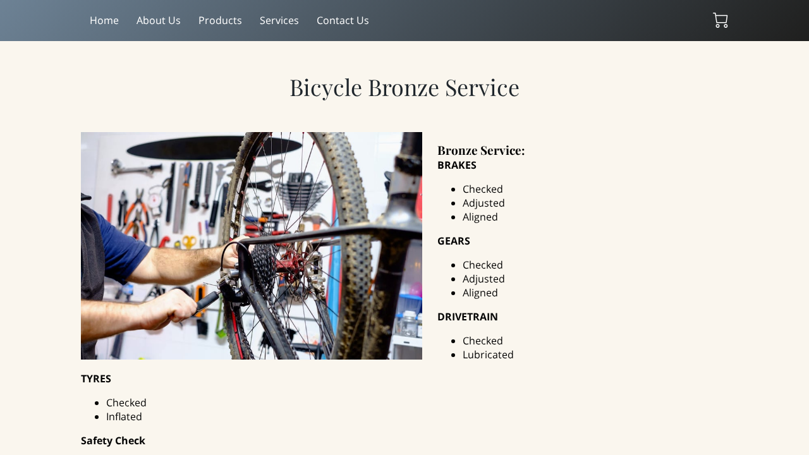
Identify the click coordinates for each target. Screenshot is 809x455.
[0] (720, 20)
